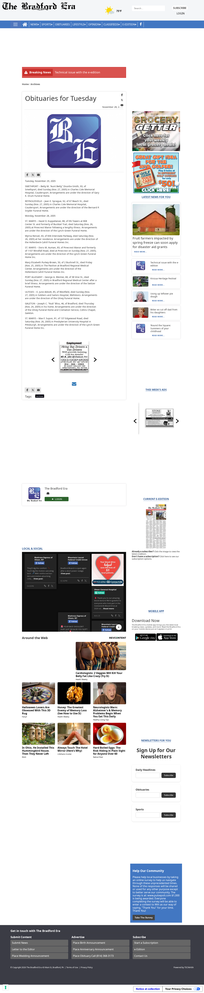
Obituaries (62, 24)
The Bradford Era (34, 967)
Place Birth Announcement (89, 943)
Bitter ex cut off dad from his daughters (163, 311)
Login (181, 13)
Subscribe (179, 8)
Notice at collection (148, 988)
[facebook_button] (141, 24)
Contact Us (140, 956)
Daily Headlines (145, 769)
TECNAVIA (189, 967)
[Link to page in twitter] (121, 100)
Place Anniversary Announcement (93, 949)
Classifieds (110, 24)
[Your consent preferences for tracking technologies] (6, 987)
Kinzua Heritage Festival (163, 278)
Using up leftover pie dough (161, 295)
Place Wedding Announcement (30, 956)
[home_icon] (25, 24)
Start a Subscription (146, 943)
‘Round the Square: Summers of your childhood (160, 328)
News (34, 24)
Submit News (20, 943)
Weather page (114, 12)
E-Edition (128, 24)
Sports (46, 24)
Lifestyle (78, 24)
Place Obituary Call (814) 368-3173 (93, 956)
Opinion (93, 24)
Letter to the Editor (23, 949)
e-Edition (139, 949)
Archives (35, 84)
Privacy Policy (87, 967)
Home (25, 84)
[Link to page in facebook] (121, 94)
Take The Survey (144, 917)
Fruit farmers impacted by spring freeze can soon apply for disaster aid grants (155, 242)
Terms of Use (72, 967)
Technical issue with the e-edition (77, 72)
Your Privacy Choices (178, 988)
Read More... (140, 251)
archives (39, 396)
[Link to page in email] (121, 105)
